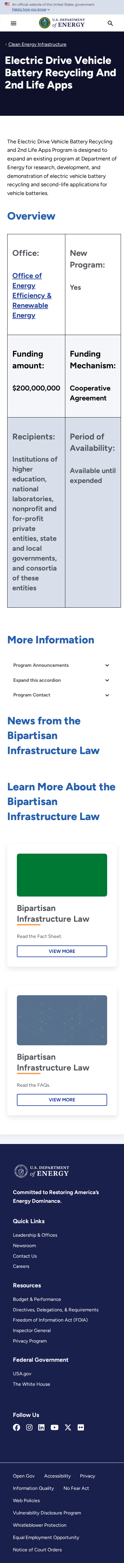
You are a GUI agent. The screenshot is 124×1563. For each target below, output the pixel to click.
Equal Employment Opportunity (46, 1537)
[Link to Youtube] (55, 1428)
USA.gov (22, 1373)
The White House (31, 1384)
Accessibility (57, 1476)
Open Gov (24, 1476)
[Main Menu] (14, 23)
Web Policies (26, 1500)
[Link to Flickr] (81, 1428)
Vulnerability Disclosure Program (47, 1513)
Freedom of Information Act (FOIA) (50, 1320)
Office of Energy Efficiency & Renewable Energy (31, 295)
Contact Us (25, 1256)
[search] (110, 23)
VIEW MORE (62, 951)
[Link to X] (68, 1428)
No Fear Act (76, 1488)
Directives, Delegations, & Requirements (55, 1310)
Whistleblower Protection (40, 1525)
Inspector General (32, 1330)
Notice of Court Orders (37, 1550)
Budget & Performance (37, 1299)
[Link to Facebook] (16, 1428)
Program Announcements (41, 665)
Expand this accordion (37, 680)
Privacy (87, 1476)
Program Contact (31, 695)
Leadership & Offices (35, 1235)
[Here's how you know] (62, 7)
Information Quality (33, 1488)
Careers (21, 1266)
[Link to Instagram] (29, 1428)
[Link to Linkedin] (41, 1428)
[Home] (62, 28)
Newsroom (24, 1245)
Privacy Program (30, 1341)
